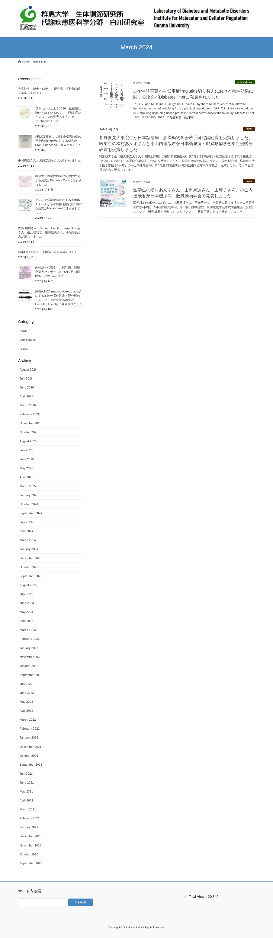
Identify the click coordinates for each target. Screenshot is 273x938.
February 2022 (30, 728)
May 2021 (26, 791)
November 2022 (30, 657)
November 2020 (30, 845)
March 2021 (28, 809)
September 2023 (31, 576)
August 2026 (28, 369)
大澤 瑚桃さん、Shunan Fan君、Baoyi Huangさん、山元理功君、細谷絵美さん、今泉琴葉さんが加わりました (49, 232)
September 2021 (31, 764)
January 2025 (29, 495)
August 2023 (28, 585)
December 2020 (30, 836)
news (249, 128)
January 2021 (29, 827)
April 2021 (26, 800)
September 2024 (31, 513)
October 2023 (29, 567)
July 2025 (26, 450)
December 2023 (30, 558)
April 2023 (26, 620)
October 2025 (29, 432)
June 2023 (27, 603)
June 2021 (27, 782)
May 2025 (26, 468)
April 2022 (26, 710)
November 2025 (30, 423)
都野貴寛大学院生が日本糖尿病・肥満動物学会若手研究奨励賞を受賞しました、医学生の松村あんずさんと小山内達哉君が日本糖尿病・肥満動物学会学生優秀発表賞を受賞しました (176, 143)
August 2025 (28, 441)
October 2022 (29, 666)
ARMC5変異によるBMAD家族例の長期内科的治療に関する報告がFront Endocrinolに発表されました (58, 141)
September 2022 (31, 674)
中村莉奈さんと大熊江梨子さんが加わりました (49, 160)
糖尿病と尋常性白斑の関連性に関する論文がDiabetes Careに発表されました (58, 180)
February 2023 (30, 638)
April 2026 (26, 396)
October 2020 (29, 854)
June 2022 (27, 692)
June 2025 (27, 459)
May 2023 (26, 612)
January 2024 (29, 549)
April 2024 (26, 531)
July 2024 (26, 522)
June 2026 (27, 387)
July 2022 (26, 683)
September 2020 (31, 863)
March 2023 (28, 629)
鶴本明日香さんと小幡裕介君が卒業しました (48, 252)
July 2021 (26, 773)
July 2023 (26, 594)
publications (244, 82)
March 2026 (28, 405)
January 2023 (29, 648)
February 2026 (30, 414)
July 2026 (26, 378)
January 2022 (29, 737)
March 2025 (28, 486)
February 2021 (30, 818)
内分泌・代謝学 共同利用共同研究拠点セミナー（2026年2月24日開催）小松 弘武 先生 (57, 272)
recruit (24, 348)
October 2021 (29, 755)
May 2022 (26, 701)
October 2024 (29, 504)
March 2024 (28, 540)
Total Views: (198, 897)
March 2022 (28, 719)
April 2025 (26, 477)
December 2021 (30, 746)
